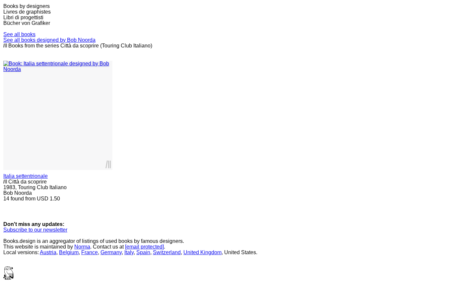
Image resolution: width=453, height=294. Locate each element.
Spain (143, 252)
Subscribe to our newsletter (35, 230)
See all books (19, 34)
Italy (129, 252)
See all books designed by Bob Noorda (49, 40)
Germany (111, 252)
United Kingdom (202, 252)
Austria (48, 252)
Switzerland (167, 252)
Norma (82, 247)
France (89, 252)
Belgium (69, 252)
